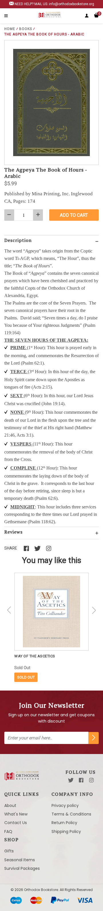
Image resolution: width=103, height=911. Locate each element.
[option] (51, 627)
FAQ (8, 831)
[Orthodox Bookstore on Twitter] (71, 780)
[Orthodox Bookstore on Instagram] (91, 780)
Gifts (9, 851)
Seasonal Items (19, 860)
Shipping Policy (66, 831)
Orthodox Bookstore (41, 889)
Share (10, 548)
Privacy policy (65, 805)
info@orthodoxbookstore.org (71, 4)
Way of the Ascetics (34, 656)
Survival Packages (22, 868)
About (10, 805)
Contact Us (15, 823)
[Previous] (9, 610)
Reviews (13, 532)
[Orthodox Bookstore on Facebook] (81, 780)
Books (25, 29)
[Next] (94, 610)
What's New (15, 814)
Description (18, 240)
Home (9, 29)
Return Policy (64, 823)
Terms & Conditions (71, 814)
